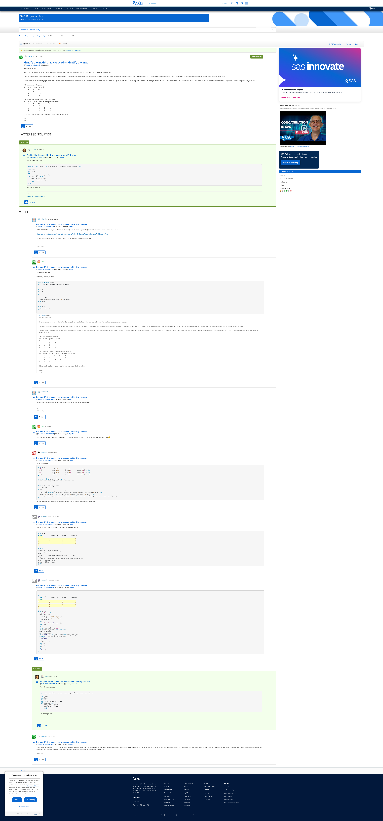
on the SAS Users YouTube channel (299, 146)
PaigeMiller (44, 219)
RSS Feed (64, 43)
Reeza (42, 262)
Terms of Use (159, 815)
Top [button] (24, 771)
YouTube (144, 805)
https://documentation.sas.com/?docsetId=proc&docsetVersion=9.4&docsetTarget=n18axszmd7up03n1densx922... (72, 234)
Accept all (16, 800)
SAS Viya (68, 8)
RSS (148, 805)
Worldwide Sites (237, 3)
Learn (35, 8)
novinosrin (44, 517)
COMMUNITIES (152, 3)
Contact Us (242, 3)
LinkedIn (141, 805)
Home (20, 36)
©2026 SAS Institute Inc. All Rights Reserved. (188, 815)
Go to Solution (257, 57)
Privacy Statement (148, 815)
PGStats (33, 150)
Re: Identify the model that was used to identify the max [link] (65, 36)
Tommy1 (30, 57)
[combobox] (147, 29)
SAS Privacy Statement (33, 786)
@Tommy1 (42, 315)
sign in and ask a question (74, 50)
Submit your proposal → (290, 97)
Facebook (134, 805)
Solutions (94, 8)
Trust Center (169, 815)
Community (24, 8)
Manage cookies (24, 806)
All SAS (224, 3)
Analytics (58, 8)
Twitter (137, 805)
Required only (30, 800)
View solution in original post (36, 196)
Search (232, 3)
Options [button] (25, 44)
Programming (45, 8)
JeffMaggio (44, 452)
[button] (21, 63)
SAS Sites (246, 3)
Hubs (103, 8)
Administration (81, 8)
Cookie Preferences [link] (138, 815)
